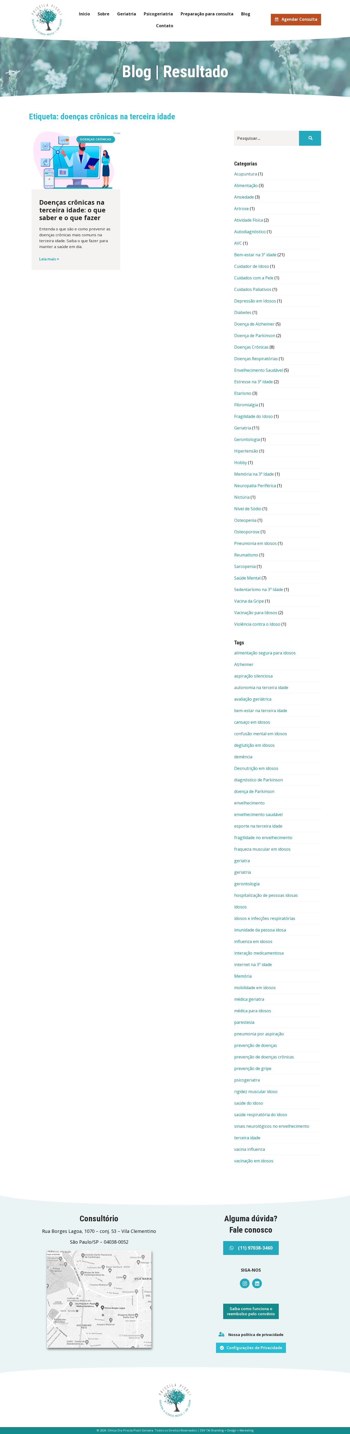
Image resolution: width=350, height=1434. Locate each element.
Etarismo (242, 393)
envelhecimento (249, 803)
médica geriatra (249, 999)
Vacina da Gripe (249, 601)
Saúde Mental (247, 578)
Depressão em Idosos (255, 301)
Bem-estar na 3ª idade (255, 255)
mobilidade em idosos (255, 987)
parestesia (244, 1022)
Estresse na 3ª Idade (253, 382)
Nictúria (242, 497)
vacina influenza (249, 1149)
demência (243, 757)
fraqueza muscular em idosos (262, 849)
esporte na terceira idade (258, 826)
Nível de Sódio (247, 509)
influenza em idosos (253, 941)
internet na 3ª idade (253, 964)
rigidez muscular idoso (255, 1091)
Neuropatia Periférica (255, 485)
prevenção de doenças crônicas (264, 1057)
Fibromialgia (246, 405)
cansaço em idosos (252, 722)
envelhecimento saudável (258, 814)
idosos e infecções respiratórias (264, 918)
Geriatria (126, 14)
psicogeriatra (247, 1080)
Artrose (241, 208)
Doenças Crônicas (251, 347)
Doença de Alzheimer (254, 324)
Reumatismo (246, 555)
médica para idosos (252, 1011)
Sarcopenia (245, 566)
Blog (245, 14)
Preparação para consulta (207, 14)
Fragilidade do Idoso (253, 416)
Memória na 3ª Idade (254, 474)
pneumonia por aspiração (259, 1034)
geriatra (242, 860)
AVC (238, 243)
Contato (164, 25)
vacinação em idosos (253, 1161)
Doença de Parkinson (254, 335)
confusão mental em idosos (260, 733)
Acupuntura (245, 174)
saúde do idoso (248, 1103)
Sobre (103, 14)
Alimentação (246, 185)
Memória (243, 976)
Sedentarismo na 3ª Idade (258, 589)
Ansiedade (244, 197)
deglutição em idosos (254, 745)
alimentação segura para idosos (265, 653)
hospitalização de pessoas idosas (266, 895)
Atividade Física (248, 220)
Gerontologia (247, 439)
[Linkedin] (257, 1283)
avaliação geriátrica (252, 699)
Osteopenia (245, 520)
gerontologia (247, 884)
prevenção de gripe (252, 1068)
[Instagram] (245, 1283)
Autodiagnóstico (250, 231)
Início (84, 14)
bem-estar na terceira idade (260, 710)
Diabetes (242, 312)
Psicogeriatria (158, 14)
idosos (240, 907)
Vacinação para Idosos (255, 612)
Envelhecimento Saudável (258, 370)
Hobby (240, 462)
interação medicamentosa (259, 953)
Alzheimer (243, 664)
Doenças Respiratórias (256, 358)
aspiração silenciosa (253, 676)
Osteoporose (247, 532)
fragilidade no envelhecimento (263, 837)
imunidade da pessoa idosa (260, 930)
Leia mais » (49, 259)
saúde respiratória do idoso (260, 1114)
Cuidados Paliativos (252, 289)
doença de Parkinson (254, 791)
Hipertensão (246, 451)
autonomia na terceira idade (261, 687)
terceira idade (247, 1138)
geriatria (242, 872)
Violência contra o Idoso (257, 624)
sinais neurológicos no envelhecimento (271, 1126)
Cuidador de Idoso (251, 266)
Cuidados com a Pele (253, 278)
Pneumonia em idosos (255, 543)
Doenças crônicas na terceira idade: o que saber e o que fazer (72, 210)
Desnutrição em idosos (256, 768)
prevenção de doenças (255, 1045)
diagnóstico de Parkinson (258, 780)
